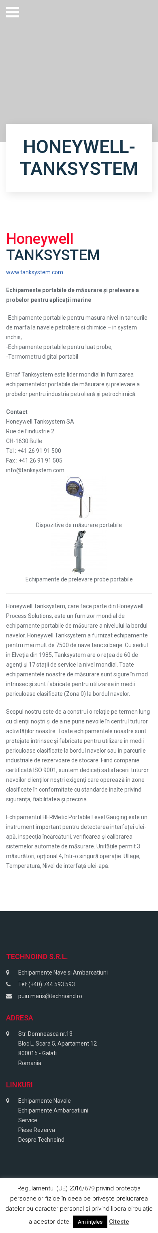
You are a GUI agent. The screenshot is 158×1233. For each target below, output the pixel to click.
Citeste (119, 1221)
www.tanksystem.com (34, 272)
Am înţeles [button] (90, 1222)
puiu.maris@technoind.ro (50, 996)
